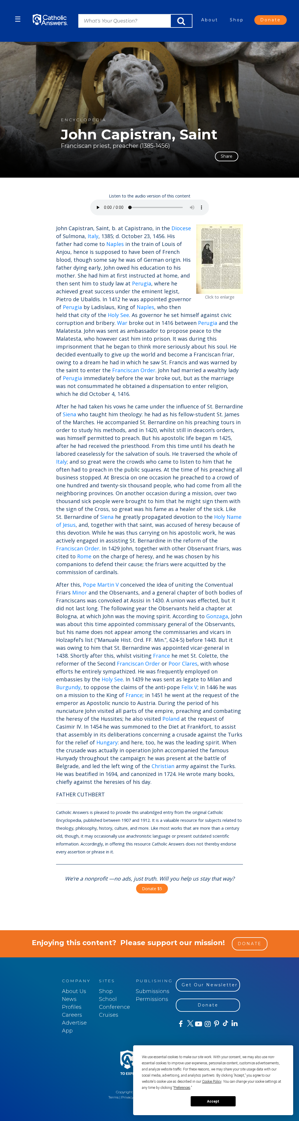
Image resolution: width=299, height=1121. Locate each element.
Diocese (181, 228)
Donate (270, 19)
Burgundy (68, 687)
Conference (114, 1007)
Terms (113, 1097)
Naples (115, 243)
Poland (171, 718)
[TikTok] (225, 1024)
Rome (84, 556)
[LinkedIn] (234, 1023)
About (209, 19)
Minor (79, 592)
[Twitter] (189, 1024)
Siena (69, 414)
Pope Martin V (101, 584)
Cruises (108, 1015)
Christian (163, 766)
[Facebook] (180, 1024)
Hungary (107, 742)
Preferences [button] (182, 1088)
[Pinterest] (216, 1024)
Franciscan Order (133, 370)
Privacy (127, 1097)
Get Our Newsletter (210, 984)
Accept (213, 1101)
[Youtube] (198, 1024)
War (122, 322)
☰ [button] (18, 19)
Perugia (141, 283)
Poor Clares (182, 663)
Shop (237, 19)
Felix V (189, 687)
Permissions (152, 999)
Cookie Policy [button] (211, 1082)
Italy (93, 236)
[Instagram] (207, 1024)
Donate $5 (152, 888)
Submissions (152, 991)
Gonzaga (217, 616)
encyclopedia (83, 119)
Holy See (118, 314)
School (108, 999)
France (161, 655)
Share (226, 156)
